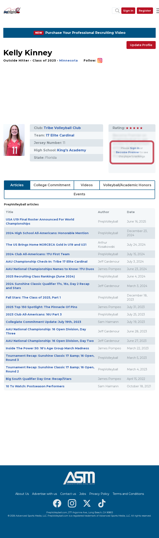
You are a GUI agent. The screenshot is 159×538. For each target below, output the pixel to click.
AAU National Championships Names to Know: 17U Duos (50, 269)
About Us (22, 494)
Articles (17, 185)
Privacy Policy (99, 494)
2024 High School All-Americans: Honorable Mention (47, 233)
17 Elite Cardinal (60, 135)
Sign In (128, 10)
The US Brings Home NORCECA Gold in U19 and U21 (46, 244)
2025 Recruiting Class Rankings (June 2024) (40, 276)
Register (145, 10)
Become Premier (128, 152)
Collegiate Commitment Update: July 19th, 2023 (43, 322)
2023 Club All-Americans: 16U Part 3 (34, 314)
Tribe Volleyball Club (62, 128)
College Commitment (52, 185)
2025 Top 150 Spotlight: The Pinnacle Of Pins (41, 307)
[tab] (17, 185)
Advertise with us (44, 494)
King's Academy (71, 150)
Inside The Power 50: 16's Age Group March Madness (47, 348)
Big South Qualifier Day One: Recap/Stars (38, 379)
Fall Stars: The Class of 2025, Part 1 (33, 297)
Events (79, 194)
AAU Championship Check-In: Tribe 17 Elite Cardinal (46, 261)
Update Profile (141, 45)
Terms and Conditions (128, 494)
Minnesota (68, 60)
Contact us (68, 494)
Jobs (82, 494)
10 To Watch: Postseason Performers (35, 386)
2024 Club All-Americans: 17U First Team (38, 254)
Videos (87, 185)
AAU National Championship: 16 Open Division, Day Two (50, 341)
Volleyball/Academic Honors (127, 185)
